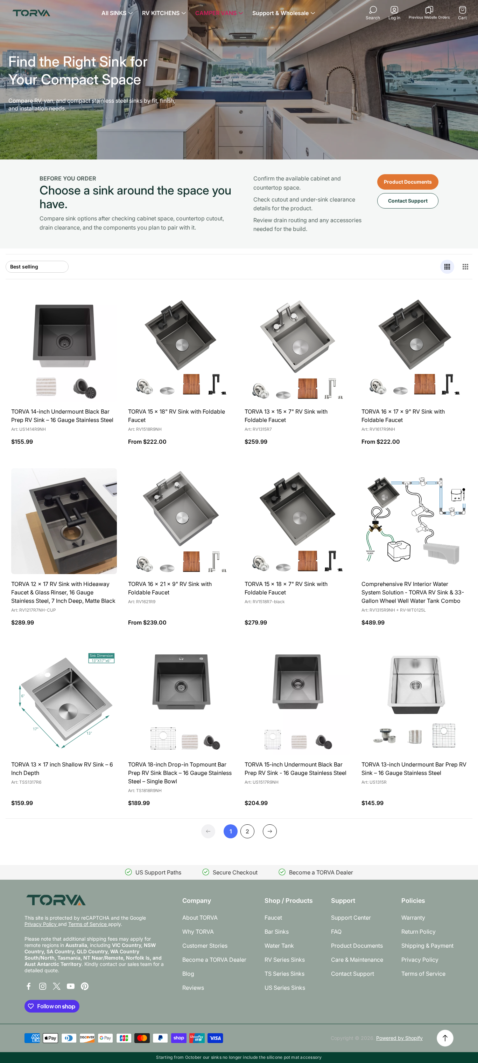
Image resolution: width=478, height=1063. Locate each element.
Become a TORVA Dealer (214, 959)
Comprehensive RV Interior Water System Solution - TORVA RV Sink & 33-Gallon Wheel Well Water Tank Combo (412, 592)
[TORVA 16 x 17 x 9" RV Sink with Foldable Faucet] (414, 349)
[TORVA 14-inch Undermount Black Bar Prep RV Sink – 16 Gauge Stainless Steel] (64, 349)
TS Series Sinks (284, 973)
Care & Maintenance (357, 959)
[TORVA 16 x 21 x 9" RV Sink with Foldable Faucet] (181, 521)
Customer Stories (204, 945)
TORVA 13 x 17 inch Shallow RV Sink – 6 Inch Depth (62, 768)
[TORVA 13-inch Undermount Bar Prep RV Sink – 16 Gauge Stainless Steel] (414, 702)
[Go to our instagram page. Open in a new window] (42, 986)
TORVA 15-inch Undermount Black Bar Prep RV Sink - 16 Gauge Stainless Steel (295, 768)
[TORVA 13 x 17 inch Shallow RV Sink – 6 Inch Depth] (64, 702)
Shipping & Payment (427, 945)
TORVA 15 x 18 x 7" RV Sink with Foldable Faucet (286, 588)
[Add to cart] (102, 310)
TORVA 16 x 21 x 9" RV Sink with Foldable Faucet (170, 588)
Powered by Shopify (399, 1038)
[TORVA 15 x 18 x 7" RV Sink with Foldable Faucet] (297, 521)
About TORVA (200, 917)
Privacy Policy (41, 924)
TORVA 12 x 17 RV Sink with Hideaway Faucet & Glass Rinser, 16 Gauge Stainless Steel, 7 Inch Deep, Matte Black (63, 592)
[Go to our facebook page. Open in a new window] (28, 986)
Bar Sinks (277, 931)
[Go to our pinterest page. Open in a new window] (84, 986)
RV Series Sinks (285, 959)
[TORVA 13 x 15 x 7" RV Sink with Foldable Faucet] (297, 349)
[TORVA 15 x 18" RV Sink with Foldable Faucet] (181, 349)
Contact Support (408, 201)
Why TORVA (198, 931)
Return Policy (418, 931)
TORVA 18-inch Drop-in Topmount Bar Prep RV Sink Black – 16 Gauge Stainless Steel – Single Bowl (180, 773)
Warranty (413, 917)
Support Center (351, 917)
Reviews (193, 987)
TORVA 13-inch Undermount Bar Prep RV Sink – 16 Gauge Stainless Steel (413, 768)
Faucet (273, 917)
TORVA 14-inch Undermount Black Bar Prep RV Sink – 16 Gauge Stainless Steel (62, 415)
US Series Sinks (285, 987)
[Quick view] (219, 310)
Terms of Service (88, 924)
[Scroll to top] (445, 1038)
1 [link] (231, 831)
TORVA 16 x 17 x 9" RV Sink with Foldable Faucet (403, 415)
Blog (188, 973)
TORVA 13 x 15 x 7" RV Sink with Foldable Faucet (286, 415)
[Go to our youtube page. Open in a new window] (70, 986)
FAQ (336, 931)
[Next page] (270, 831)
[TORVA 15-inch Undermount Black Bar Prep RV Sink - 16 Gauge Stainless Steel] (297, 702)
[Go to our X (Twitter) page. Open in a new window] (56, 986)
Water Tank (279, 945)
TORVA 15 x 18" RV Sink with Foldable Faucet (176, 415)
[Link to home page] (55, 900)
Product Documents (408, 182)
